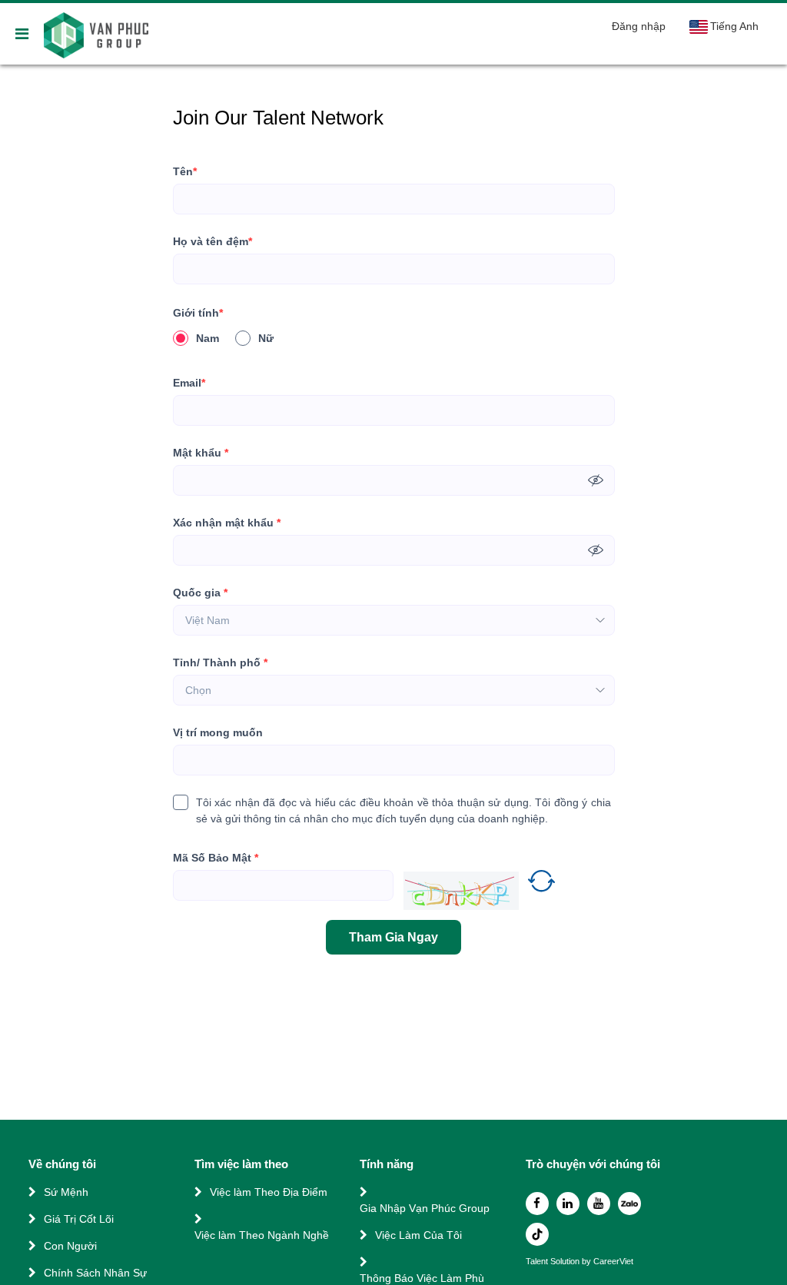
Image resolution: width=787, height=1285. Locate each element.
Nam (207, 338)
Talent (538, 1261)
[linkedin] (567, 1203)
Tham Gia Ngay (393, 937)
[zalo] (629, 1203)
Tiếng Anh (734, 26)
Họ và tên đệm (212, 241)
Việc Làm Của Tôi (418, 1235)
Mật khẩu (200, 453)
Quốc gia (200, 592)
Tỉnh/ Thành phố (220, 662)
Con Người (70, 1246)
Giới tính (198, 313)
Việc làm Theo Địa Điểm (268, 1192)
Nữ (266, 338)
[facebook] (537, 1203)
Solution (566, 1261)
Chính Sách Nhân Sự (95, 1273)
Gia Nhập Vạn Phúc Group (425, 1208)
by (587, 1261)
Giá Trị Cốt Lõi (79, 1219)
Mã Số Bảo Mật (215, 858)
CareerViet (613, 1261)
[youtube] (598, 1203)
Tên (185, 171)
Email (189, 383)
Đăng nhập (639, 26)
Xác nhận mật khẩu (227, 522)
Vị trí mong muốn (218, 732)
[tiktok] (537, 1234)
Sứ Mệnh (66, 1192)
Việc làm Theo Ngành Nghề (261, 1235)
